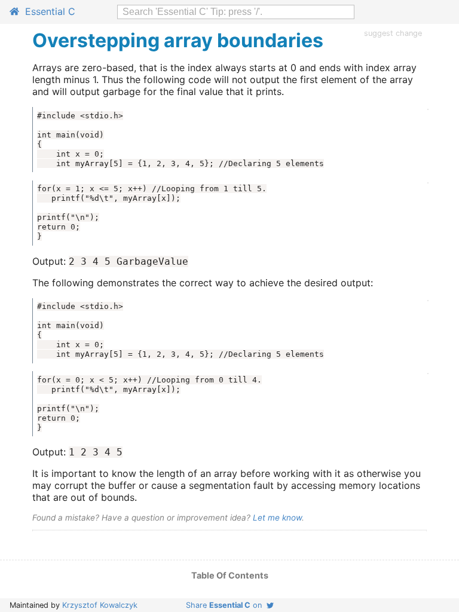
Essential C (47, 11)
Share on (226, 605)
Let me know (277, 517)
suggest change (393, 33)
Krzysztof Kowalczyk (99, 605)
